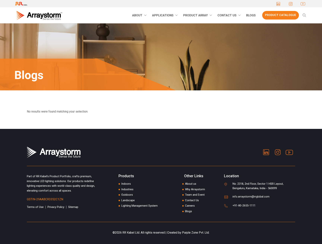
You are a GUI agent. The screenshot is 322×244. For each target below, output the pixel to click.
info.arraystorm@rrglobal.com (251, 196)
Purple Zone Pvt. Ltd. (195, 232)
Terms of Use (35, 207)
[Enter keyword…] (304, 15)
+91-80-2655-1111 (244, 205)
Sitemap (73, 207)
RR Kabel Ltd (130, 232)
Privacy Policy (56, 207)
